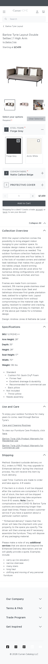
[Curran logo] (20, 11)
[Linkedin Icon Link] (32, 647)
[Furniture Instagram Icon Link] (16, 647)
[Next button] (44, 105)
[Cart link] (43, 12)
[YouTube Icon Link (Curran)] (40, 647)
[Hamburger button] (4, 11)
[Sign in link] (37, 12)
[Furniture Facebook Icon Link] (7, 647)
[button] (24, 599)
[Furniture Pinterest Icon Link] (24, 647)
